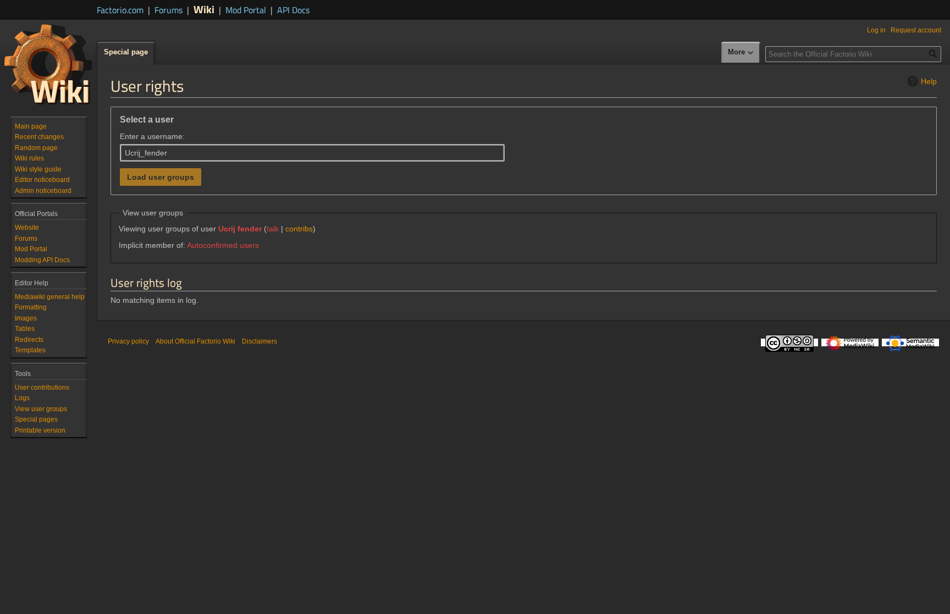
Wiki (204, 9)
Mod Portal (245, 9)
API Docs (293, 9)
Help (929, 81)
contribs (299, 228)
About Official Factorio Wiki (195, 341)
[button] (741, 53)
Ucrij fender (240, 228)
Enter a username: (152, 136)
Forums (168, 9)
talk (273, 228)
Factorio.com (120, 9)
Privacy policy (128, 341)
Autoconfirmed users (223, 245)
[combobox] (312, 153)
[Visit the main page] (48, 64)
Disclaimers (259, 341)
